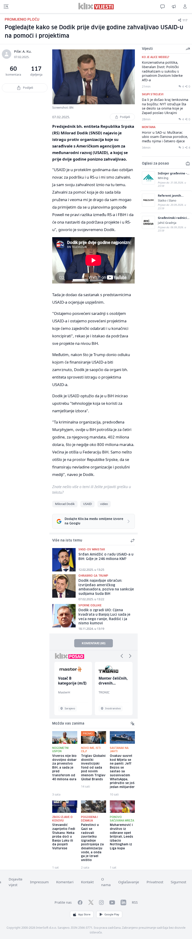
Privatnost (155, 882)
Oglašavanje (128, 882)
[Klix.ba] (96, 6)
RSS (135, 902)
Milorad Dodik (65, 504)
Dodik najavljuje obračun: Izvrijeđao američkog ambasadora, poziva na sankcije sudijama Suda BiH (106, 587)
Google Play (111, 914)
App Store (84, 914)
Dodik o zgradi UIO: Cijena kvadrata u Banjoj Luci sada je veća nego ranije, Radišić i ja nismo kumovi (104, 617)
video (104, 504)
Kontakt (87, 882)
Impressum (39, 882)
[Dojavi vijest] (174, 6)
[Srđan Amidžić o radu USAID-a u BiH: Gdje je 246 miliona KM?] (64, 559)
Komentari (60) (93, 643)
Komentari (65, 882)
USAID (87, 504)
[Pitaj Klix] (162, 6)
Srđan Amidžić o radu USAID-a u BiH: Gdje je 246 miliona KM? (105, 557)
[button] (122, 656)
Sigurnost (178, 882)
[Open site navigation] (6, 6)
